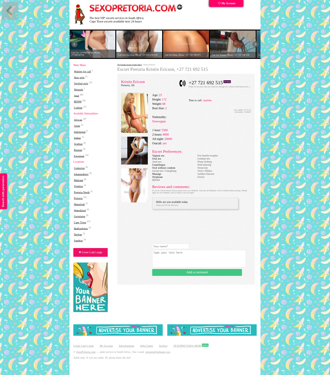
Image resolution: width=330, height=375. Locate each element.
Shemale (78, 89)
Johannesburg (81, 174)
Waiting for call (82, 71)
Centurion (79, 168)
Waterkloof (80, 210)
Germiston (79, 216)
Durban (78, 234)
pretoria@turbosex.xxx (158, 352)
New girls (79, 77)
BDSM (77, 101)
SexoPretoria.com (85, 352)
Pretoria (78, 198)
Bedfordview (81, 228)
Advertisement (126, 345)
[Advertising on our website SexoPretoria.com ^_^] (118, 334)
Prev (74, 44)
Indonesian (80, 132)
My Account (228, 3)
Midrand (78, 180)
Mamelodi (79, 204)
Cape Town (80, 222)
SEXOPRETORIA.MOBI (187, 345)
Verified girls (81, 83)
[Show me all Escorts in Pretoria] (136, 11)
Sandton (78, 240)
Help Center (146, 345)
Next (255, 44)
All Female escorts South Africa (129, 65)
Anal (76, 95)
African (78, 119)
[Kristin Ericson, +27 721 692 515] (134, 132)
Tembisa (78, 186)
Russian (78, 150)
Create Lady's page (91, 252)
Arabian (78, 144)
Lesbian (78, 107)
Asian (77, 125)
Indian (77, 138)
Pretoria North (82, 192)
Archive (163, 345)
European (79, 156)
